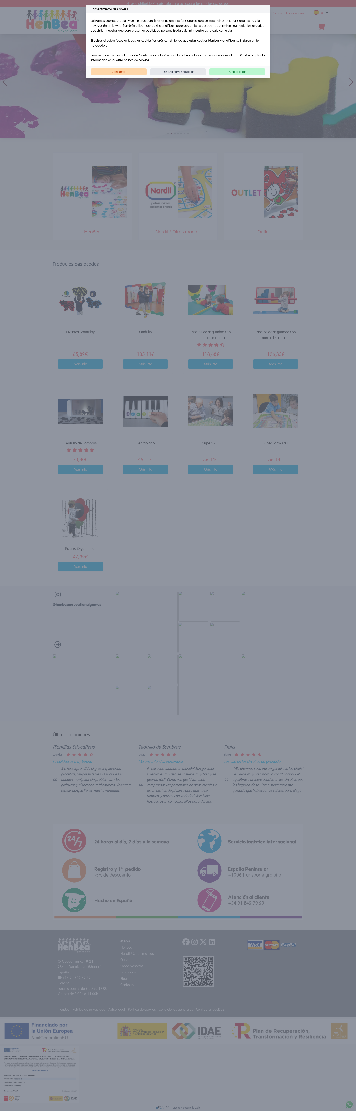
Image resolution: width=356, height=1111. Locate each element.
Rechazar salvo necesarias (178, 71)
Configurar (118, 71)
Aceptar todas (237, 71)
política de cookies (136, 60)
